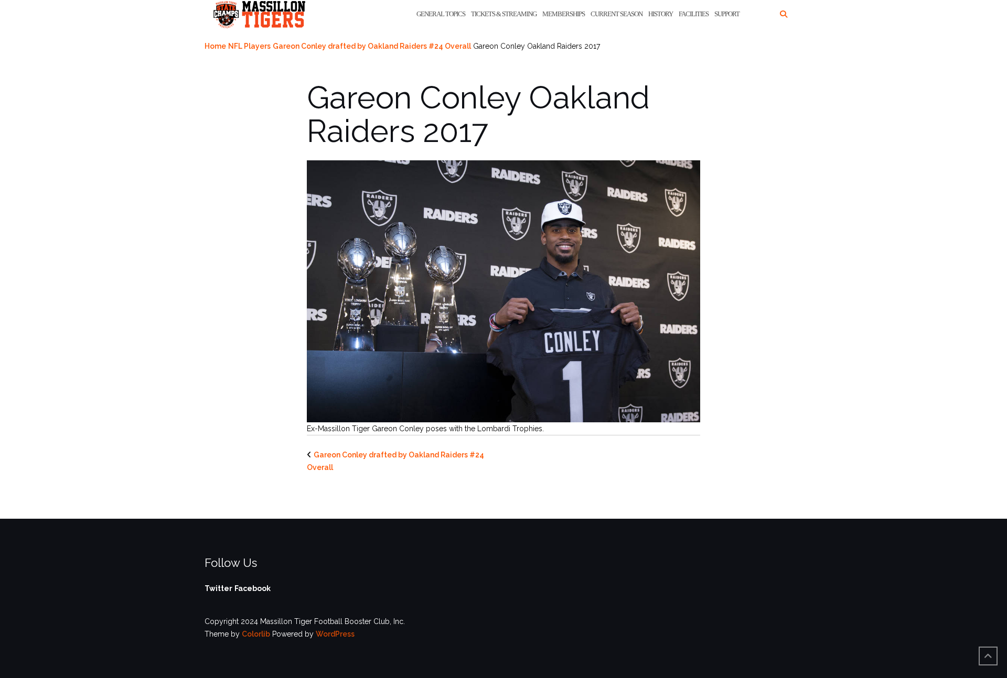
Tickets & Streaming (504, 14)
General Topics (440, 14)
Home (215, 46)
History (660, 14)
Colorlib (256, 634)
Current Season (616, 14)
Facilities (694, 14)
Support (727, 14)
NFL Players (249, 46)
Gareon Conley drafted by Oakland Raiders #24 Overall (372, 46)
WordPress (335, 634)
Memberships (563, 14)
